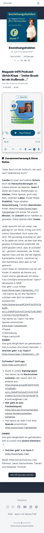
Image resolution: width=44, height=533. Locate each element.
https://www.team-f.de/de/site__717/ (20, 290)
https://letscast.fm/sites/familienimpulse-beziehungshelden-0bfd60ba (21, 413)
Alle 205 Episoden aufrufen (22, 475)
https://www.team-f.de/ (17, 454)
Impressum (22, 500)
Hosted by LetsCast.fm (22, 523)
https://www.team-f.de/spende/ (21, 427)
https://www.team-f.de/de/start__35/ (20, 354)
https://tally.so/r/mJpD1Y (14, 365)
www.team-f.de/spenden (14, 325)
